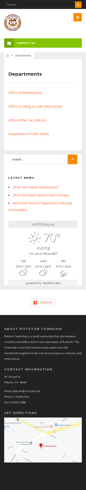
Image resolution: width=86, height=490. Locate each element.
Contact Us (26, 43)
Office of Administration (25, 92)
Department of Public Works (28, 134)
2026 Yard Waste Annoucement (35, 187)
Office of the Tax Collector (27, 120)
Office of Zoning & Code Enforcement (35, 106)
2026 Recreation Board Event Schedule (41, 195)
